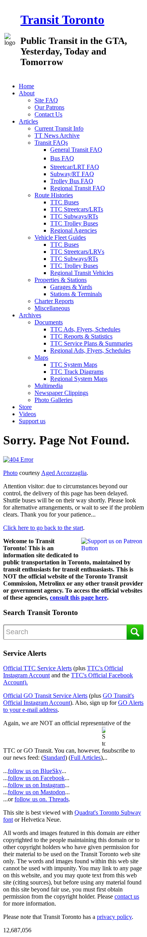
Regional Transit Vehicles (81, 272)
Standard (54, 757)
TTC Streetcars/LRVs (77, 251)
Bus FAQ (62, 158)
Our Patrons (49, 107)
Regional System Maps (78, 378)
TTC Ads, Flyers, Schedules (85, 329)
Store (25, 407)
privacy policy (114, 916)
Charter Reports (54, 301)
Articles (28, 121)
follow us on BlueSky (35, 771)
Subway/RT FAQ (72, 174)
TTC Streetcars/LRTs (76, 209)
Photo (10, 472)
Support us (32, 421)
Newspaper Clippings (61, 392)
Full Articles (86, 757)
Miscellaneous (52, 308)
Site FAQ (46, 100)
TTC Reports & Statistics (81, 336)
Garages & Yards (71, 287)
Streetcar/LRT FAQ (74, 167)
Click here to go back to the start (43, 527)
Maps (41, 357)
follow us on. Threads (42, 799)
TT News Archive (57, 135)
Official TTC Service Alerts (37, 668)
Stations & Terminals (76, 294)
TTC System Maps (73, 364)
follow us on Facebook (36, 778)
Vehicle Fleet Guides (60, 237)
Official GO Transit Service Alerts (45, 695)
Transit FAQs (51, 142)
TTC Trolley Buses (74, 223)
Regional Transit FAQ (77, 188)
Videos (27, 414)
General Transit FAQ (76, 149)
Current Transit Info (58, 128)
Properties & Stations (60, 280)
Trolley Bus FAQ (71, 181)
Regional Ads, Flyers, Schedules (90, 350)
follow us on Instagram (36, 785)
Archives (30, 315)
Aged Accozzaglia (64, 472)
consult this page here (78, 597)
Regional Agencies (73, 230)
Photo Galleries (53, 400)
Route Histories (53, 195)
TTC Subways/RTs (74, 216)
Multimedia (48, 385)
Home (26, 86)
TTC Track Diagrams (76, 371)
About (26, 93)
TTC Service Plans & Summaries (91, 343)
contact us (126, 896)
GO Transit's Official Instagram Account (68, 699)
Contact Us (48, 114)
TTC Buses (64, 202)
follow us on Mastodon (36, 792)
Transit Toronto (62, 20)
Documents (48, 322)
